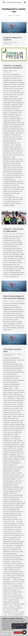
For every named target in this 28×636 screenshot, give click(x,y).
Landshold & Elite (7, 354)
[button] (24, 632)
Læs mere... (11, 629)
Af (13, 42)
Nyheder (5, 42)
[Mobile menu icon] (25, 2)
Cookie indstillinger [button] (7, 632)
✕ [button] (26, 623)
